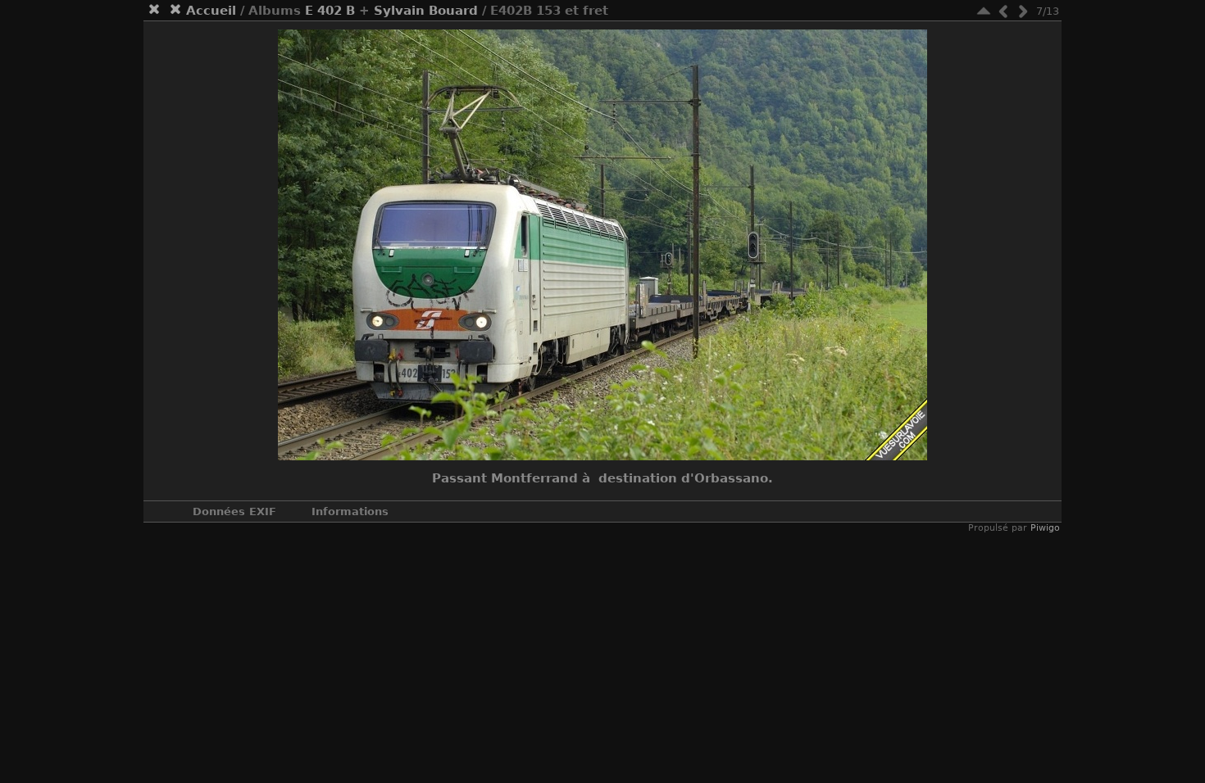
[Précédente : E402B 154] (1003, 11)
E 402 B (330, 10)
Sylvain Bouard (426, 10)
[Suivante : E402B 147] (1023, 11)
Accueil (211, 10)
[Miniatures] (984, 11)
